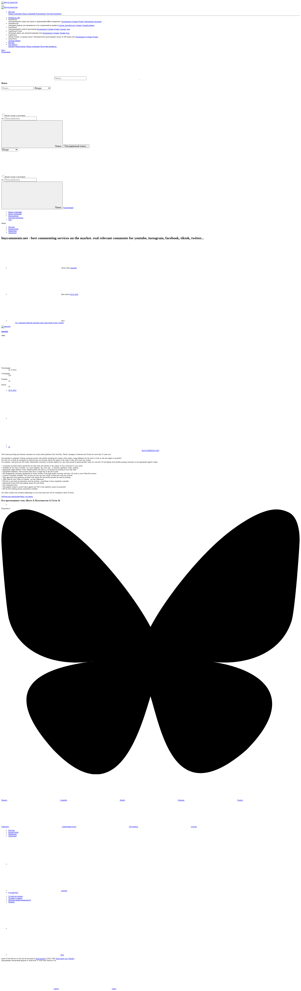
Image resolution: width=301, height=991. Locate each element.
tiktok (50, 323)
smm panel (44, 323)
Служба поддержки (15, 896)
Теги (10, 220)
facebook (29, 323)
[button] (2, 5)
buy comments (20, 323)
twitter (55, 323)
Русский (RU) (13, 893)
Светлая (64, 891)
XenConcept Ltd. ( (62, 958)
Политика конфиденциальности (19, 900)
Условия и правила (15, 898)
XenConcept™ (41, 958)
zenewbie (73, 268)
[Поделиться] (34, 418)
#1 (9, 447)
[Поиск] (113, 78)
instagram (36, 323)
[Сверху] (34, 928)
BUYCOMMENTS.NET (150, 450)
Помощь (11, 902)
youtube (61, 323)
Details (71, 958)
